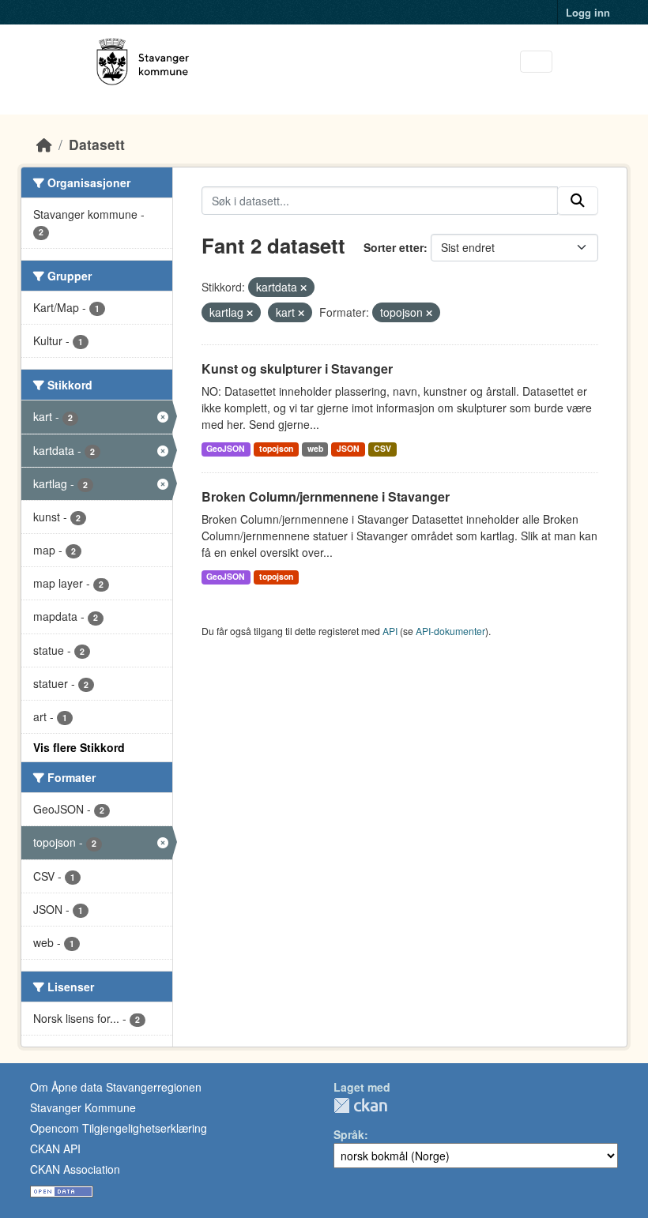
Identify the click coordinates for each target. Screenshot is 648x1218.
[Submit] (577, 200)
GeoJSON (225, 448)
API (389, 630)
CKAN (360, 1105)
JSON (348, 448)
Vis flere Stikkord (79, 747)
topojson (276, 448)
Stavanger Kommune (83, 1107)
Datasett (97, 144)
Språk (348, 1134)
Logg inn (588, 12)
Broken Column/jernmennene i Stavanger (326, 496)
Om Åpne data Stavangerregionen (116, 1087)
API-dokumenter (450, 630)
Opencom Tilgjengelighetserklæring (118, 1128)
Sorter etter (394, 247)
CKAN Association (75, 1169)
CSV (382, 448)
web (315, 448)
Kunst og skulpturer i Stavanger (297, 368)
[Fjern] (303, 287)
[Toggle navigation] (536, 62)
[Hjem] (44, 144)
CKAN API (55, 1148)
